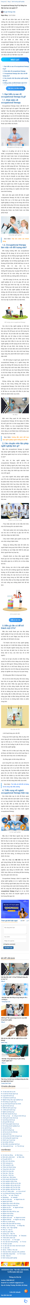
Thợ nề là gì (20, 1146)
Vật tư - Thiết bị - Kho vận (10, 1250)
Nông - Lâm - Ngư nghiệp (10, 1227)
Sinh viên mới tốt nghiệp (10, 1235)
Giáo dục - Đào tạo (8, 1173)
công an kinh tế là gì (20, 1116)
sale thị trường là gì (8, 1130)
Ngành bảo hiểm (7, 1201)
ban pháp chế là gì (8, 1142)
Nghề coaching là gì (8, 1112)
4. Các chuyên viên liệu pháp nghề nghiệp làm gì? (15, 79)
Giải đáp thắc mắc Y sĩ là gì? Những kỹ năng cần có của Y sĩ (14, 978)
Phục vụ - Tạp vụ (7, 1229)
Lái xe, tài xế (21, 1191)
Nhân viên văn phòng (9, 1225)
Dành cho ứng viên (8, 1171)
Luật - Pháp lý (15, 1195)
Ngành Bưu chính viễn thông (11, 1203)
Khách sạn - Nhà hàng (9, 1177)
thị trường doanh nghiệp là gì (11, 1126)
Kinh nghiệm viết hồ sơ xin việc (12, 1183)
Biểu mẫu (21, 1157)
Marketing (5, 1197)
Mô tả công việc (7, 1199)
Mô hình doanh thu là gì (10, 1114)
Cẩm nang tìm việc (8, 1165)
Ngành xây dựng (20, 1219)
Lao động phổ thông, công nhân (12, 1193)
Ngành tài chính (20, 1217)
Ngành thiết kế (7, 1219)
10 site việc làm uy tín (9, 1091)
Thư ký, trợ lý (6, 1240)
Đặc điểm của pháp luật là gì (11, 1144)
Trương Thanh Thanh (6, 1083)
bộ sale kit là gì (7, 1128)
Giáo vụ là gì (6, 1116)
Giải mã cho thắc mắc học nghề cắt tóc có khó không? (14, 1039)
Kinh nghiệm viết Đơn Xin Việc (11, 1189)
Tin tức (24, 1242)
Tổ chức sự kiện (7, 1244)
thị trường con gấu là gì (9, 1102)
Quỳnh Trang (4, 1042)
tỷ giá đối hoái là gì (8, 1096)
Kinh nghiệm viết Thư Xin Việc (11, 1187)
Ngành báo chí (20, 1199)
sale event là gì (7, 1134)
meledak (15, 1197)
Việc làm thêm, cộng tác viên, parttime (14, 1252)
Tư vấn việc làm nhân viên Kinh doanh (14, 1246)
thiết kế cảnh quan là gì (9, 1108)
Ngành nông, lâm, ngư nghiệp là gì (13, 1100)
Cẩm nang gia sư (8, 1163)
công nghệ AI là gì (8, 1146)
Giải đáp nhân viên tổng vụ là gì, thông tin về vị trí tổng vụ (14, 998)
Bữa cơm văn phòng (8, 1161)
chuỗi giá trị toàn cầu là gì (10, 1118)
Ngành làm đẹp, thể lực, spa (11, 1211)
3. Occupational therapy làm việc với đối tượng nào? (15, 75)
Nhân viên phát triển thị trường (11, 1223)
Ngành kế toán (19, 1207)
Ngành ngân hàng (8, 1215)
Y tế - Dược (22, 1254)
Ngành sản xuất (7, 1217)
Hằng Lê (3, 981)
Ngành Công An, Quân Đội (10, 1205)
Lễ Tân (5, 1195)
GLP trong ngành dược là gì (11, 1124)
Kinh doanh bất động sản (10, 1179)
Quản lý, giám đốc (8, 1231)
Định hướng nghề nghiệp (18, 1)
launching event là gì (9, 1120)
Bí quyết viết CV (7, 1159)
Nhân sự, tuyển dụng (9, 1221)
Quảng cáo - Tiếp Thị (9, 1233)
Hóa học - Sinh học (8, 1175)
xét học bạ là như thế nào (10, 1132)
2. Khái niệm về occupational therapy (14, 71)
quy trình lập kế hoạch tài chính (12, 1104)
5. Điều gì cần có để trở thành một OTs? (15, 83)
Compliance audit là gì (9, 1098)
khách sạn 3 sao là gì (9, 1140)
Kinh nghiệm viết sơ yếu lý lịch (11, 1185)
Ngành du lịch (7, 1207)
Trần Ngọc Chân (11, 12)
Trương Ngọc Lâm (6, 1001)
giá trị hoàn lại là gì (8, 1106)
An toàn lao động (8, 1155)
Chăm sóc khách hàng (9, 1167)
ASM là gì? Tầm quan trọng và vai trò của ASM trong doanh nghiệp (14, 1019)
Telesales (23, 1235)
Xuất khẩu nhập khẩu (9, 1254)
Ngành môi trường (8, 1213)
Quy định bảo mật (6, 1295)
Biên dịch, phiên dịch (9, 1157)
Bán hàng (19, 1155)
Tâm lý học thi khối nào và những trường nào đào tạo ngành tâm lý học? (14, 1080)
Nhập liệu (22, 1225)
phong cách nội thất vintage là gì (12, 1136)
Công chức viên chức (9, 1169)
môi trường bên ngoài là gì (10, 1138)
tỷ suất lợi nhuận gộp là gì (10, 1093)
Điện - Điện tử (6, 1256)
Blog (9, 1)
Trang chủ (3, 1)
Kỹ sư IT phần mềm (8, 1191)
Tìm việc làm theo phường (10, 1242)
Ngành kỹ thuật (7, 1209)
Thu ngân (17, 1240)
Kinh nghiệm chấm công (10, 1181)
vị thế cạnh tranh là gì (9, 1110)
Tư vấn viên (6, 1248)
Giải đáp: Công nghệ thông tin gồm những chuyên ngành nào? (13, 1059)
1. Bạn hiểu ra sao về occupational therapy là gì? (16, 68)
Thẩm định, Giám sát (9, 1237)
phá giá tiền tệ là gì (8, 1122)
